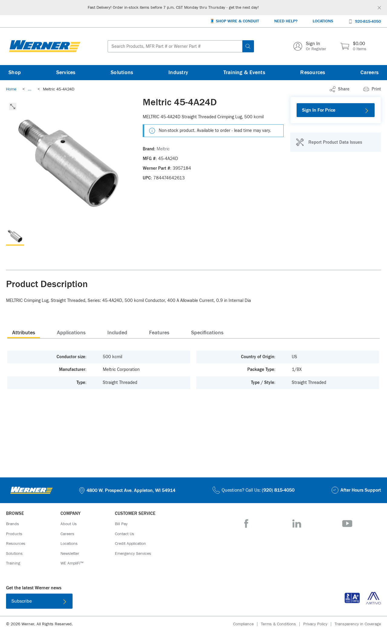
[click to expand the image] (12, 106)
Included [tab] (117, 333)
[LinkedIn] (297, 523)
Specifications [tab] (207, 333)
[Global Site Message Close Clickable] (379, 7)
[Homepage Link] (44, 46)
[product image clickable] (15, 237)
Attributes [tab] (23, 333)
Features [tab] (159, 333)
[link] (29, 89)
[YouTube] (347, 523)
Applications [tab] (71, 333)
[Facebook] (246, 523)
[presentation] (23, 332)
